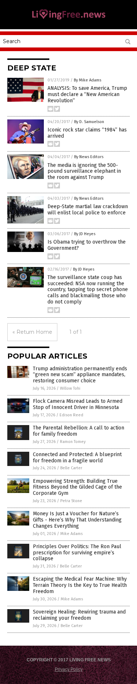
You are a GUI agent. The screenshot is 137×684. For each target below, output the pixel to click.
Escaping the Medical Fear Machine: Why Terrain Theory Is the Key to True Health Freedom (80, 585)
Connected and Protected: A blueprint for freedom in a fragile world (77, 457)
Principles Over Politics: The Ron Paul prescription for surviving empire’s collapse (77, 552)
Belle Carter (71, 468)
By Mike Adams (87, 80)
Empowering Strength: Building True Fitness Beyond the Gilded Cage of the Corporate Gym (77, 487)
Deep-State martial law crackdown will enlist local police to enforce (87, 209)
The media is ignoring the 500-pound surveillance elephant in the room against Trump (84, 171)
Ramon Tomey (72, 441)
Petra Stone (71, 500)
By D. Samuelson (89, 121)
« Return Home (32, 332)
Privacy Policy (69, 669)
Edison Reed (71, 415)
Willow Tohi (70, 388)
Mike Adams (71, 533)
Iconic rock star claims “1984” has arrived (87, 133)
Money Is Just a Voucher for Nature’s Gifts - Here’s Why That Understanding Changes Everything (77, 520)
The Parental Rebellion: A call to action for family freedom (78, 431)
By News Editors (88, 156)
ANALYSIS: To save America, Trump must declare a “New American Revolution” (87, 94)
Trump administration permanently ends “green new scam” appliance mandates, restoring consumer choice (80, 375)
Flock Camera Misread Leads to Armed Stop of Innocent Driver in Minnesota (77, 404)
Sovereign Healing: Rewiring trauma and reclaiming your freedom (79, 615)
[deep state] (68, 19)
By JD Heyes (84, 234)
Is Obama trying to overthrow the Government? (86, 245)
